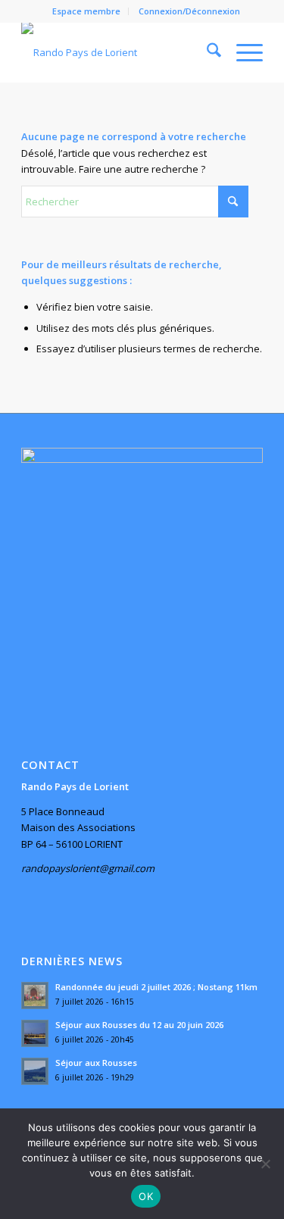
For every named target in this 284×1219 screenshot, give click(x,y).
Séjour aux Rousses (96, 1062)
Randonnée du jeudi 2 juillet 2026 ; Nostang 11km (156, 986)
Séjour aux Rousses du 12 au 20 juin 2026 (139, 1024)
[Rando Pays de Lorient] (117, 52)
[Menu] (242, 52)
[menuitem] (87, 11)
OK (146, 1196)
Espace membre (86, 11)
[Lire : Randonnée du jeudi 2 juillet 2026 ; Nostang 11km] (34, 995)
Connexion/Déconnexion (189, 11)
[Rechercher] (206, 52)
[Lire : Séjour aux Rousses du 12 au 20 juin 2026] (34, 1033)
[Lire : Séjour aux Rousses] (34, 1071)
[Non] (265, 1163)
